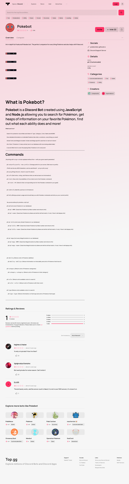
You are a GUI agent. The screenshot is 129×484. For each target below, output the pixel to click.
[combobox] (77, 335)
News (42, 4)
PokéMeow (9, 421)
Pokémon (29, 421)
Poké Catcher (51, 421)
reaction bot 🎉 (72, 421)
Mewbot (29, 438)
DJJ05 (16, 382)
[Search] (121, 12)
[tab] (10, 38)
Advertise (58, 4)
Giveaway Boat (11, 438)
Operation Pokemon (53, 438)
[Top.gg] (8, 4)
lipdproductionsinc (22, 363)
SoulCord (70, 438)
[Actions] (122, 37)
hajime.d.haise (20, 345)
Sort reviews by (65, 335)
